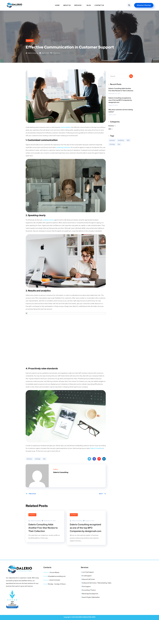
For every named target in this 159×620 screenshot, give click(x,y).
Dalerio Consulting (32, 53)
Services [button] (77, 5)
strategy (37, 459)
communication (65, 127)
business (29, 459)
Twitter (89, 459)
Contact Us (99, 5)
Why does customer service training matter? (120, 111)
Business (30, 40)
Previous (32, 494)
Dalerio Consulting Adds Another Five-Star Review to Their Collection (43, 528)
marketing (121, 140)
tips (44, 459)
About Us (67, 5)
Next (101, 494)
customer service (48, 220)
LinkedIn (104, 459)
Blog (89, 5)
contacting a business (63, 147)
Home (57, 5)
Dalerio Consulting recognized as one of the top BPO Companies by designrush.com (85, 528)
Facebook (94, 459)
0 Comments (56, 53)
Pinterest (99, 459)
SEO (109, 129)
